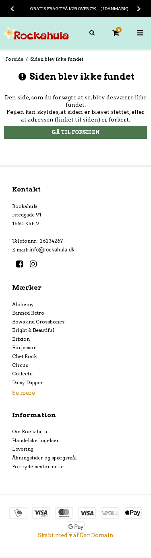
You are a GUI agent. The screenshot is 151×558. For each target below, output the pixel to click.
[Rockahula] (38, 33)
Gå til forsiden (76, 132)
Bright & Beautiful (33, 330)
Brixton (21, 339)
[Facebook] (22, 264)
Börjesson (24, 347)
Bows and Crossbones (38, 322)
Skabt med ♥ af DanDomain (76, 535)
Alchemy (23, 304)
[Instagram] (36, 264)
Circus (20, 365)
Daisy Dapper (27, 382)
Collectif (22, 374)
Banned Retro (28, 313)
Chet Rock (24, 356)
